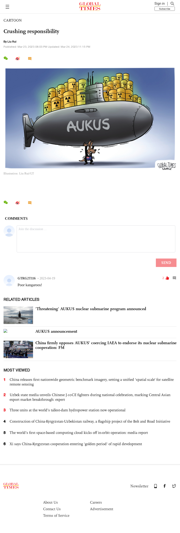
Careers (96, 502)
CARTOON (13, 20)
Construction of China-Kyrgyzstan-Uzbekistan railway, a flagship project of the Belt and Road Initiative (90, 421)
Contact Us (52, 509)
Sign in (159, 3)
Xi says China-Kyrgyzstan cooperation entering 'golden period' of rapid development (76, 444)
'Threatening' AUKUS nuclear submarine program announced (90, 308)
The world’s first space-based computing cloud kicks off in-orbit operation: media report (79, 432)
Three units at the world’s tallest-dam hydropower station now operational (67, 410)
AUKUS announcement (56, 331)
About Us (50, 502)
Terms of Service (56, 515)
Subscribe (164, 8)
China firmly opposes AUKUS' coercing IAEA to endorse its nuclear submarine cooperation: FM (105, 345)
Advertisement (101, 509)
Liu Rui (12, 41)
